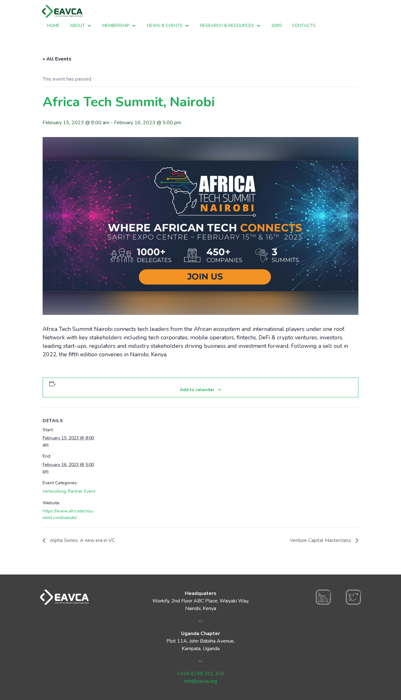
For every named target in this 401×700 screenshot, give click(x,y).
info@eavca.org (200, 681)
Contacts (303, 26)
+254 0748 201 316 (200, 673)
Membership (115, 26)
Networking (54, 491)
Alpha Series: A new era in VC (82, 540)
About (77, 26)
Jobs (277, 26)
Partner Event (81, 491)
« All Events (57, 59)
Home (53, 26)
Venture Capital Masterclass (321, 540)
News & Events (165, 26)
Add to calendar (197, 390)
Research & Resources (227, 26)
